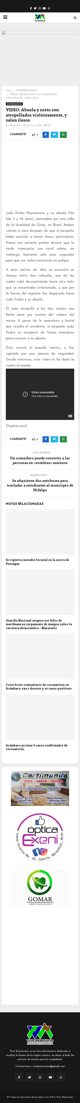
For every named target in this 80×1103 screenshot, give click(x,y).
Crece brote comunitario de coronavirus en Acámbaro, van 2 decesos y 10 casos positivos (39, 686)
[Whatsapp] (61, 1077)
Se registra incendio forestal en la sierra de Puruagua (37, 562)
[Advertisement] (40, 177)
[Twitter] (29, 1077)
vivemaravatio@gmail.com (49, 1066)
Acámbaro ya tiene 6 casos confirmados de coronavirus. (36, 747)
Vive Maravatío (65, 1097)
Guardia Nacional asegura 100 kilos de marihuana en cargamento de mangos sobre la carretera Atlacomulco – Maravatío (39, 624)
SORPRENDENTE (14, 104)
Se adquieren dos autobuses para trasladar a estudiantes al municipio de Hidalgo (40, 485)
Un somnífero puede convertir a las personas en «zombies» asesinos (40, 460)
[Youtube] (50, 1077)
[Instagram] (40, 1077)
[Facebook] (19, 1077)
